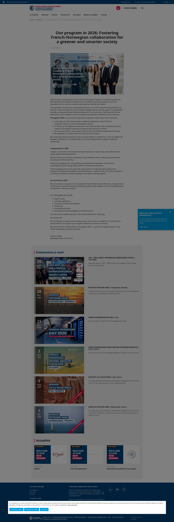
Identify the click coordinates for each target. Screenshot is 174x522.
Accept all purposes (16, 509)
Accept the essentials (31, 509)
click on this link (72, 505)
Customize (44, 509)
